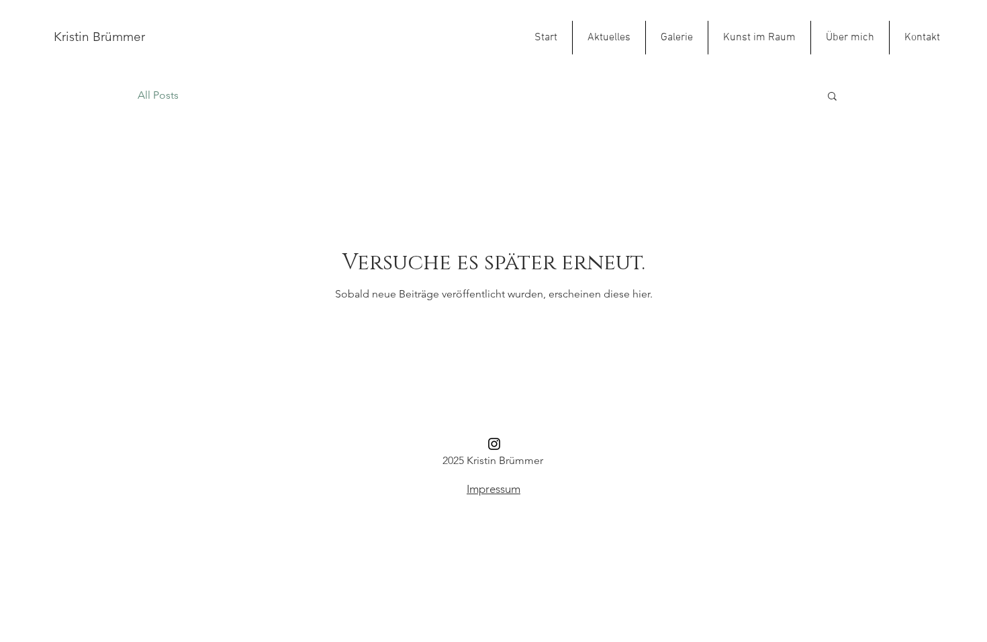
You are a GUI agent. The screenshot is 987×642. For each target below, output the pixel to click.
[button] (832, 97)
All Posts (158, 95)
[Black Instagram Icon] (494, 444)
